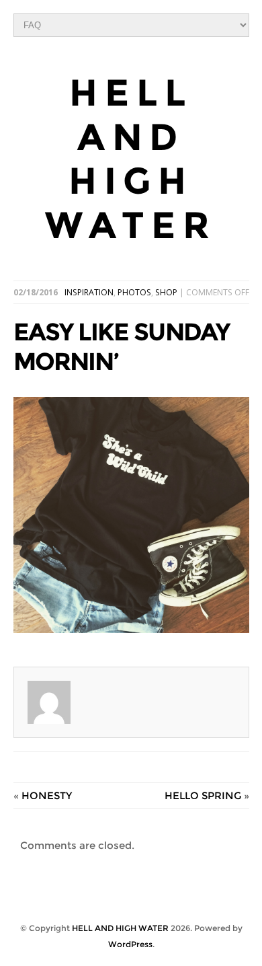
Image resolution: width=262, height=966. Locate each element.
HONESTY (46, 795)
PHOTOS (134, 292)
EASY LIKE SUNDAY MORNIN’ (121, 346)
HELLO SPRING (203, 795)
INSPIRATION (89, 292)
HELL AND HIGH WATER (131, 159)
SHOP (166, 292)
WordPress (130, 944)
